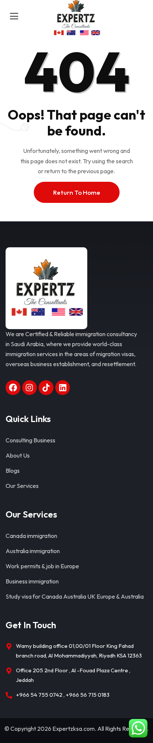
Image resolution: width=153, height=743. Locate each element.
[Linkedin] (62, 387)
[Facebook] (13, 387)
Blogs (13, 470)
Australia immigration (33, 551)
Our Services (22, 485)
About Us (18, 455)
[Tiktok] (46, 387)
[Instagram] (29, 387)
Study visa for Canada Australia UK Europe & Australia (75, 596)
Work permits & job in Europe (42, 566)
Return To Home (76, 192)
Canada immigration (31, 535)
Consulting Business (30, 440)
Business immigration (32, 581)
